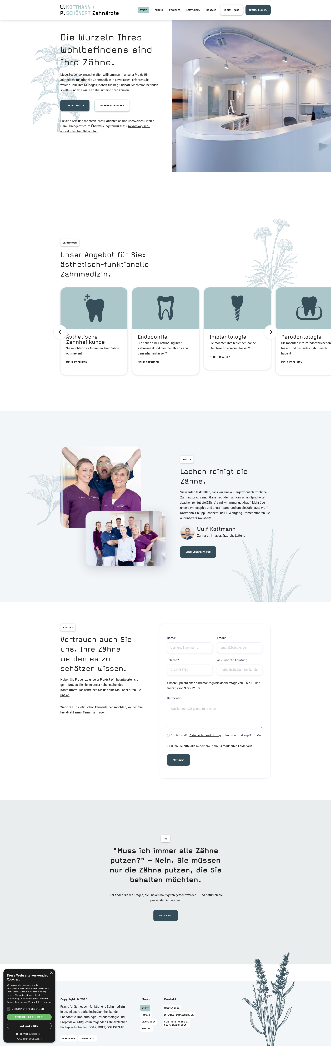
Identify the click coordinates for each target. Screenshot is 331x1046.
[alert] (29, 1006)
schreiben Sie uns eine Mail (102, 690)
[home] (89, 10)
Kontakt (211, 10)
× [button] (51, 973)
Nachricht (174, 698)
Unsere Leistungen (112, 105)
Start (143, 10)
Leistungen (193, 10)
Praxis (159, 10)
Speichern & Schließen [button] (29, 1017)
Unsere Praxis (75, 105)
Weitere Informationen (39, 1002)
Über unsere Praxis (198, 551)
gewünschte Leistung (232, 660)
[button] (60, 332)
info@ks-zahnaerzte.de (99, 185)
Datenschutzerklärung (205, 735)
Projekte (174, 10)
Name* (172, 637)
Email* (222, 637)
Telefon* (173, 660)
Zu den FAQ (165, 915)
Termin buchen (258, 10)
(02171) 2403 (231, 10)
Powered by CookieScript (29, 1039)
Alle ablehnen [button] (29, 1025)
